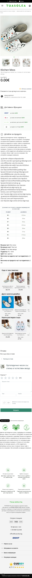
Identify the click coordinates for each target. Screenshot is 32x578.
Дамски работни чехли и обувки (7, 11)
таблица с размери (26, 89)
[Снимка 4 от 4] (18, 57)
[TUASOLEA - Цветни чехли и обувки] (16, 5)
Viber (22, 1)
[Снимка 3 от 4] (17, 57)
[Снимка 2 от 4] (15, 57)
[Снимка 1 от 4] (14, 57)
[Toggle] (2, 543)
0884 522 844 (13, 1)
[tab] (5, 420)
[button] (2, 5)
